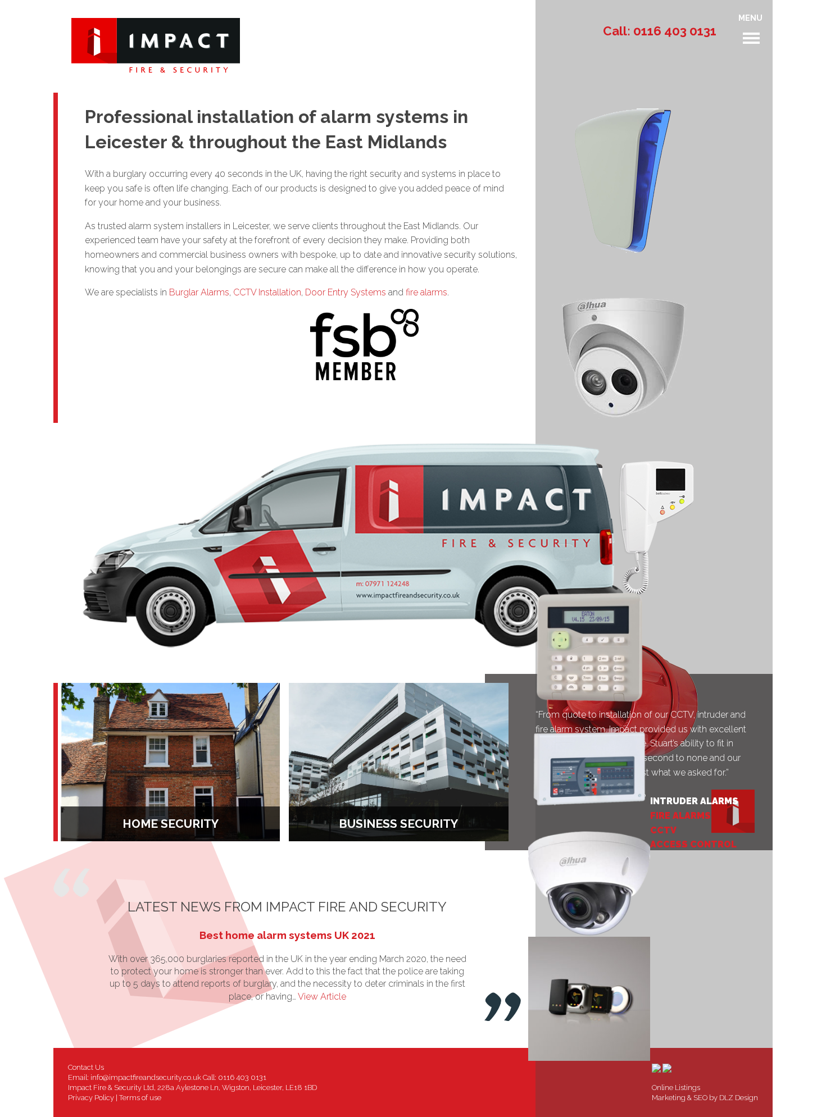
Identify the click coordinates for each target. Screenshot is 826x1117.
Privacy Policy (91, 1097)
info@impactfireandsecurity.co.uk (145, 1077)
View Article (322, 996)
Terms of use (140, 1097)
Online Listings (676, 1087)
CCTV (663, 830)
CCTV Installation (267, 292)
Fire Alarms (680, 815)
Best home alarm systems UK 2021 (287, 935)
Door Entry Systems (345, 292)
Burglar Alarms (199, 292)
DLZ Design (738, 1097)
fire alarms (426, 292)
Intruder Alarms (694, 801)
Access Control (693, 844)
